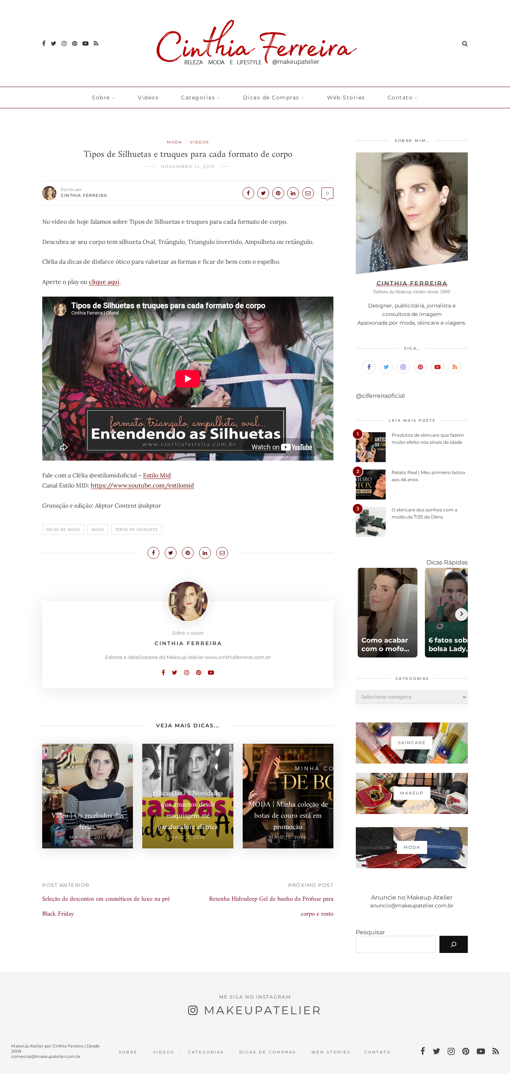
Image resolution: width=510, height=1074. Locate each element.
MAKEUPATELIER (263, 1010)
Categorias (198, 97)
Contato (400, 97)
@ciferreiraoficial (380, 395)
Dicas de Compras (271, 97)
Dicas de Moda (63, 529)
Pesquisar (370, 932)
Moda (174, 142)
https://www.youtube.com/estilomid (142, 485)
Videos (148, 97)
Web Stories (346, 97)
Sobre (101, 97)
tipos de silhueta (136, 529)
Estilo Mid (157, 475)
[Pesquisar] (453, 944)
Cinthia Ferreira (84, 195)
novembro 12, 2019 (188, 166)
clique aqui (104, 281)
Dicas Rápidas (447, 562)
